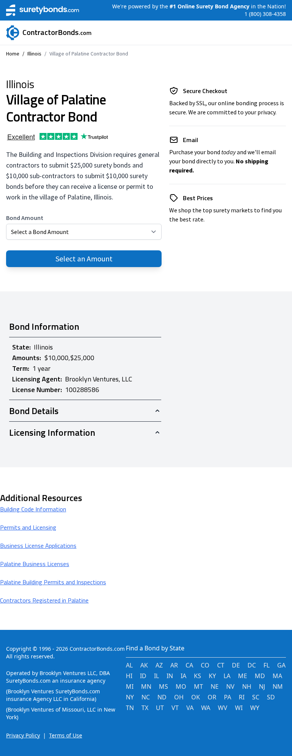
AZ (159, 665)
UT (160, 708)
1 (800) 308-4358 (265, 13)
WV (222, 708)
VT (175, 708)
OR (212, 697)
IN (170, 676)
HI (129, 676)
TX (144, 708)
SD (271, 697)
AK (144, 665)
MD (260, 676)
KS (197, 676)
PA (227, 697)
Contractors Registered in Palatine (44, 600)
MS (163, 686)
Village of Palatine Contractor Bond (88, 53)
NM (278, 686)
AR (174, 665)
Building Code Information (33, 509)
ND (162, 697)
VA (190, 708)
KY (212, 676)
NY (130, 697)
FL (266, 665)
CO (205, 665)
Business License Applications (38, 545)
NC (145, 697)
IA (183, 676)
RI (241, 697)
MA (277, 676)
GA (281, 665)
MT (198, 686)
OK (195, 697)
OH (179, 697)
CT (220, 665)
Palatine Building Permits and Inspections (53, 582)
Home (12, 53)
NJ (262, 686)
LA (227, 676)
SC (255, 697)
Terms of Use (65, 735)
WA (205, 708)
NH (246, 686)
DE (236, 665)
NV (230, 686)
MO (181, 686)
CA (189, 665)
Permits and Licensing (28, 527)
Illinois (34, 53)
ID (143, 676)
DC (252, 665)
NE (215, 686)
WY (254, 708)
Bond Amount (24, 217)
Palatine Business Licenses (34, 563)
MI (129, 686)
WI (239, 708)
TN (130, 708)
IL (156, 676)
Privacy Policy (23, 735)
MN (146, 686)
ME (242, 676)
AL (129, 665)
